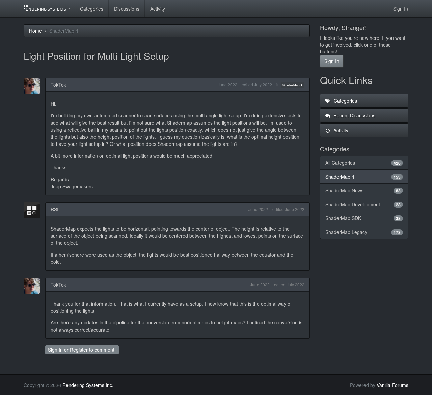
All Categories (363, 162)
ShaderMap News (363, 190)
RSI (54, 209)
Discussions (126, 8)
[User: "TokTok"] (34, 86)
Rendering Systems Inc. (87, 384)
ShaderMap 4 (292, 85)
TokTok (58, 84)
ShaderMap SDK (363, 218)
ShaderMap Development (363, 204)
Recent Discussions (353, 115)
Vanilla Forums (392, 384)
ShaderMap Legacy (363, 232)
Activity (157, 8)
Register (79, 349)
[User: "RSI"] (34, 210)
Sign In (400, 8)
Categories (91, 8)
